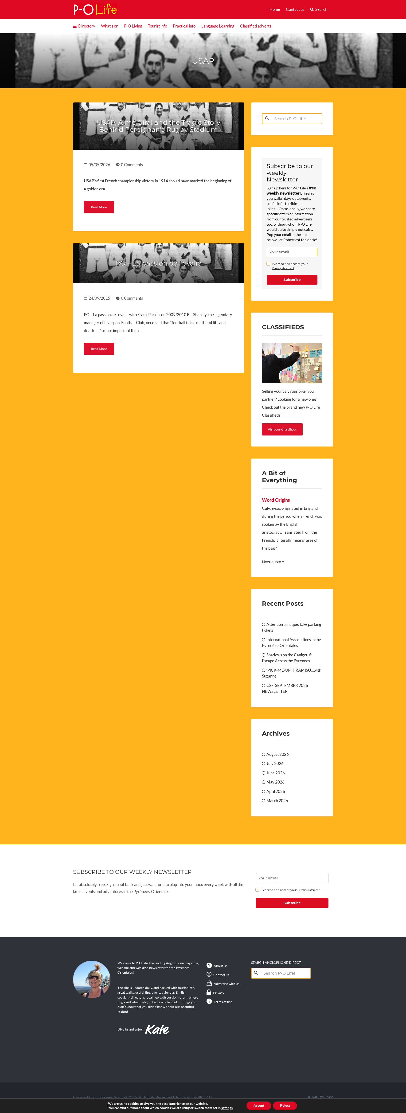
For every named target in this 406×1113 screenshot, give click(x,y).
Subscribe (292, 280)
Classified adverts (255, 26)
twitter (314, 1098)
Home (274, 9)
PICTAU (205, 1097)
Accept (259, 1105)
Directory (86, 26)
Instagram (322, 1098)
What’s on (109, 26)
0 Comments (132, 164)
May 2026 (275, 782)
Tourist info (157, 26)
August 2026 (277, 754)
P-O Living (133, 26)
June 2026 (275, 772)
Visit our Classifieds (282, 429)
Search (321, 9)
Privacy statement (283, 268)
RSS (329, 1097)
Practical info (184, 26)
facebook (309, 1098)
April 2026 (275, 791)
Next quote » (273, 562)
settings (227, 1108)
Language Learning (217, 26)
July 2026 (275, 763)
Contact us (295, 9)
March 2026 (277, 800)
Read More (99, 207)
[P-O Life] (95, 9)
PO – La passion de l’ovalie (158, 263)
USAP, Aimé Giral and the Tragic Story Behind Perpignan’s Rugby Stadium (158, 126)
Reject (285, 1105)
